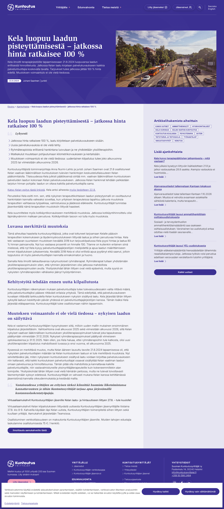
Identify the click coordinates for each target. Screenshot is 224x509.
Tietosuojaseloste (29, 503)
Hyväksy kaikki (161, 491)
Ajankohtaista (23, 106)
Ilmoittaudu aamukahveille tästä (30, 430)
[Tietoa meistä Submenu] (121, 7)
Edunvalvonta (86, 7)
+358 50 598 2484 (181, 475)
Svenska (212, 6)
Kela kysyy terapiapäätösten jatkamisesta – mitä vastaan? (182, 160)
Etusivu (11, 106)
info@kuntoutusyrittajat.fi (184, 472)
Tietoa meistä (110, 7)
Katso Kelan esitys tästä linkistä (26, 189)
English (211, 9)
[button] (200, 7)
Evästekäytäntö (12, 503)
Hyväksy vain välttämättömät (200, 491)
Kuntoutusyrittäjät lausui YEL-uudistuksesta (180, 245)
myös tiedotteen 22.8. (82, 189)
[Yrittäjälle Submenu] (69, 7)
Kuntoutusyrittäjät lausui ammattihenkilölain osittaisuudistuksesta (180, 216)
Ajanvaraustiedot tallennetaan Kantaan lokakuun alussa (182, 188)
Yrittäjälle (61, 7)
